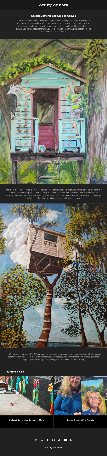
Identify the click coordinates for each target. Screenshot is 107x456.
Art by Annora (53, 5)
